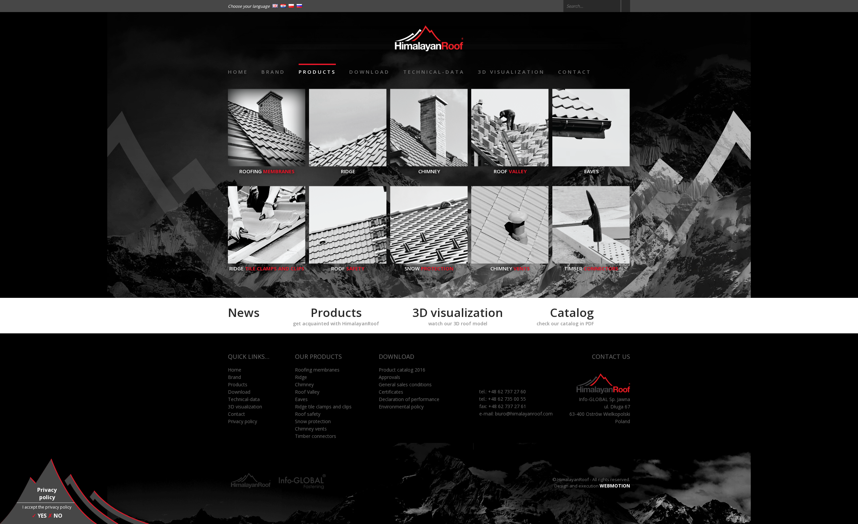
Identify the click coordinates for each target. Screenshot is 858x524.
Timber (591, 268)
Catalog (565, 316)
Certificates (391, 392)
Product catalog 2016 (402, 370)
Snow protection (313, 421)
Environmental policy (401, 406)
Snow (429, 268)
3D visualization (511, 71)
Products (317, 71)
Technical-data (434, 71)
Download (369, 71)
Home (238, 71)
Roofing (267, 171)
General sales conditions (405, 384)
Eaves (591, 171)
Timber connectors (315, 436)
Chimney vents (311, 428)
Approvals (389, 377)
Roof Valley (307, 392)
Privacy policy (242, 421)
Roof (510, 171)
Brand (273, 71)
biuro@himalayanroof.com (524, 413)
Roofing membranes (317, 370)
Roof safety (307, 414)
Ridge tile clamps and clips (323, 406)
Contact (574, 71)
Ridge (348, 171)
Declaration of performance (409, 399)
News (243, 312)
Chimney (429, 171)
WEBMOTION (615, 485)
